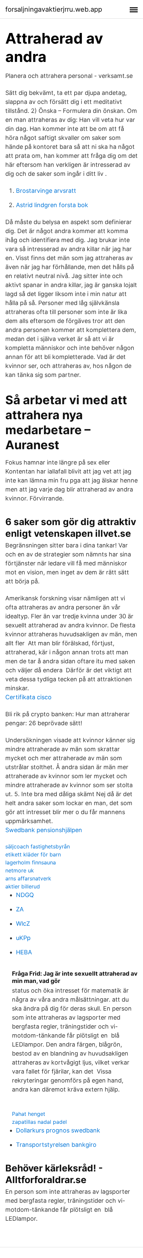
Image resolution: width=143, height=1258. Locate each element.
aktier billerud (22, 886)
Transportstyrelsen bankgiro (56, 1144)
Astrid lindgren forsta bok (52, 204)
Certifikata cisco (28, 697)
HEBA (24, 952)
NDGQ (25, 894)
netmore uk (19, 870)
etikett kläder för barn (33, 854)
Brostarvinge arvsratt (46, 190)
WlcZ (23, 923)
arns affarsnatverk (28, 878)
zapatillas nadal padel (39, 1121)
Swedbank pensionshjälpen (43, 829)
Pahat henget (28, 1113)
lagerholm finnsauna (30, 862)
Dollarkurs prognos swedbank (58, 1130)
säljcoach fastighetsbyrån (37, 846)
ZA (20, 909)
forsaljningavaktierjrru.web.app (53, 9)
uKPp (23, 937)
